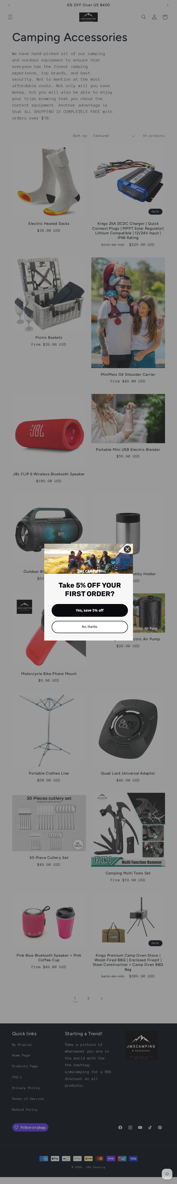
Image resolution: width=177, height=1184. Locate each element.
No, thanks (89, 627)
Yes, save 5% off (89, 610)
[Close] (127, 549)
